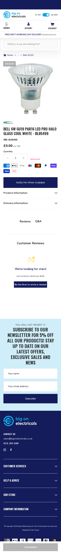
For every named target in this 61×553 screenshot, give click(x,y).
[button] (30, 88)
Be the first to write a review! (30, 284)
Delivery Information (15, 203)
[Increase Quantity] (23, 158)
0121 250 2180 (10, 443)
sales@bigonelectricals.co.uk (17, 438)
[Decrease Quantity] (8, 158)
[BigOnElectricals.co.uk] (14, 14)
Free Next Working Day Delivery (30, 34)
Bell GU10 (28, 55)
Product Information (15, 193)
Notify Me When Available (30, 182)
